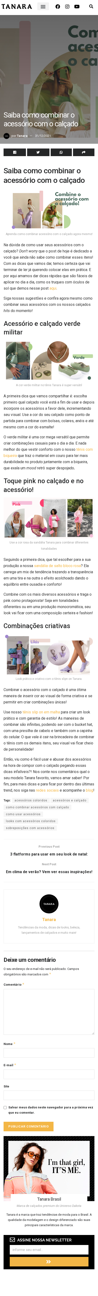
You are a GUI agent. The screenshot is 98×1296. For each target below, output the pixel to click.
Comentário (14, 984)
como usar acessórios (23, 814)
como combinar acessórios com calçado (37, 807)
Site (6, 1086)
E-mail (10, 1065)
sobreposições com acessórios (30, 828)
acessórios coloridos (31, 800)
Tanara (22, 136)
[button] (43, 6)
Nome (10, 1043)
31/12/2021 (43, 136)
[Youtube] (77, 6)
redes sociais (47, 790)
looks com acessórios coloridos (31, 821)
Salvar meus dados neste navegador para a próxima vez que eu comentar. (50, 1110)
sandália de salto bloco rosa (57, 565)
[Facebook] (58, 6)
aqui (52, 288)
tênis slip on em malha (41, 712)
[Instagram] (67, 6)
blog (89, 790)
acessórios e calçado (69, 800)
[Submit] (49, 1261)
